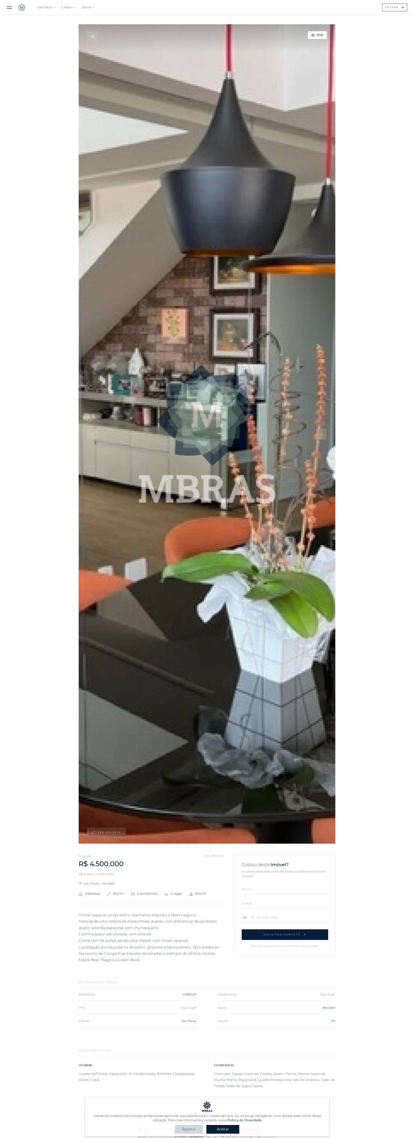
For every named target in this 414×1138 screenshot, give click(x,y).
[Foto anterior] (92, 434)
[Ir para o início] (22, 7)
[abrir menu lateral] (9, 7)
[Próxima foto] (321, 434)
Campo (66, 7)
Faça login (327, 994)
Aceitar (223, 1129)
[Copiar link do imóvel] (92, 36)
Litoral (86, 7)
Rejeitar (189, 1129)
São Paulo (44, 7)
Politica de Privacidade (244, 1120)
